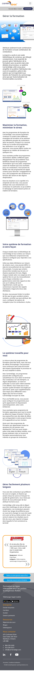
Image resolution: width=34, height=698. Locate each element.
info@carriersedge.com (14, 677)
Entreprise (7, 632)
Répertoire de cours (9, 650)
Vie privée (5, 690)
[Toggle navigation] (30, 3)
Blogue (5, 652)
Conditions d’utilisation (15, 690)
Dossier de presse (8, 635)
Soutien (5, 640)
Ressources (8, 647)
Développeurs (7, 655)
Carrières (6, 638)
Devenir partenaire (9, 643)
